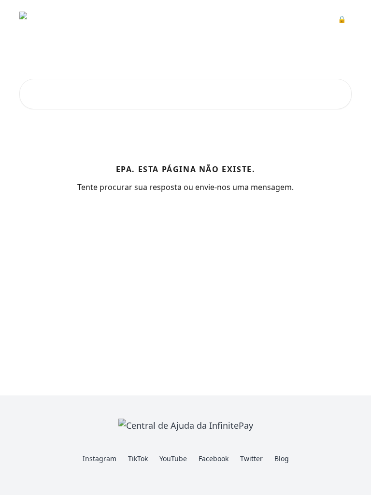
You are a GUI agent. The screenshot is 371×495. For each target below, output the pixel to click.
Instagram (99, 458)
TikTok (138, 458)
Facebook (213, 458)
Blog (281, 458)
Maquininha (152, 19)
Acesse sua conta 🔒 (312, 19)
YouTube (173, 458)
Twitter (251, 458)
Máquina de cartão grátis (225, 19)
